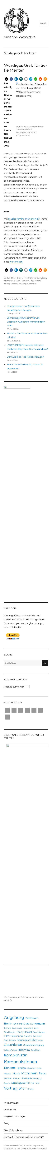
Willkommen (11, 1103)
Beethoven (31, 1018)
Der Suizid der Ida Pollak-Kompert (25, 357)
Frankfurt (28, 1036)
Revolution (37, 1078)
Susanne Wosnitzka (19, 37)
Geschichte (13, 1045)
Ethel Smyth (9, 1032)
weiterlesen (16, 261)
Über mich (10, 1109)
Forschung (17, 1036)
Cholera (17, 1023)
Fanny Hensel (24, 1031)
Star (39, 281)
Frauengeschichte (27, 1040)
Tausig (7, 284)
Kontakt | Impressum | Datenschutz (24, 1137)
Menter (7, 281)
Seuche (7, 1083)
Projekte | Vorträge (14, 1116)
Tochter (14, 284)
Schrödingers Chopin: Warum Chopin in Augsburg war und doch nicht (26, 322)
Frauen (12, 1040)
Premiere (26, 1078)
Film (6, 1036)
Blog (19, 278)
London (21, 1068)
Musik (16, 1073)
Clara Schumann (34, 1023)
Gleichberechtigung (33, 1045)
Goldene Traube (10, 1050)
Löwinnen (31, 1068)
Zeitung (31, 1089)
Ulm (37, 1083)
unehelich (32, 284)
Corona (7, 1028)
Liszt (44, 278)
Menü (43, 23)
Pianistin (25, 281)
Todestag (22, 284)
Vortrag (10, 1088)
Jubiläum (36, 278)
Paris (42, 1073)
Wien (22, 1088)
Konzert (9, 1067)
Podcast (16, 1078)
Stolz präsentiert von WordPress (32, 1148)
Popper (33, 281)
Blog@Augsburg (13, 1130)
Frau (6, 1040)
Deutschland (28, 1028)
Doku (36, 1028)
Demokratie (17, 1028)
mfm (39, 1068)
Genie (40, 1040)
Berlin (8, 1023)
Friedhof (28, 278)
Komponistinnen (20, 1061)
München (15, 281)
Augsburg (14, 1017)
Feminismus (39, 1032)
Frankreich (37, 1036)
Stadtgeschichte (22, 1082)
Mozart (7, 1073)
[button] (6, 79)
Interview (24, 1049)
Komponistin (15, 1055)
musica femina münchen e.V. (24, 219)
